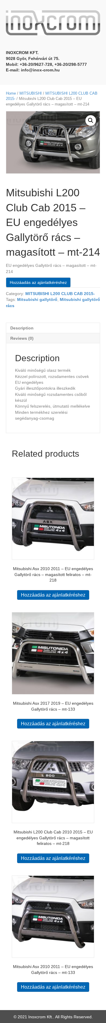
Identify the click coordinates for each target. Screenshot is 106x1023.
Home (11, 93)
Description (22, 328)
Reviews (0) (22, 338)
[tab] (53, 328)
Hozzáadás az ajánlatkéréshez (38, 282)
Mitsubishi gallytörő (37, 299)
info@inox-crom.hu (40, 70)
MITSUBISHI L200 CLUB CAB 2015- (60, 293)
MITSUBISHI (30, 93)
